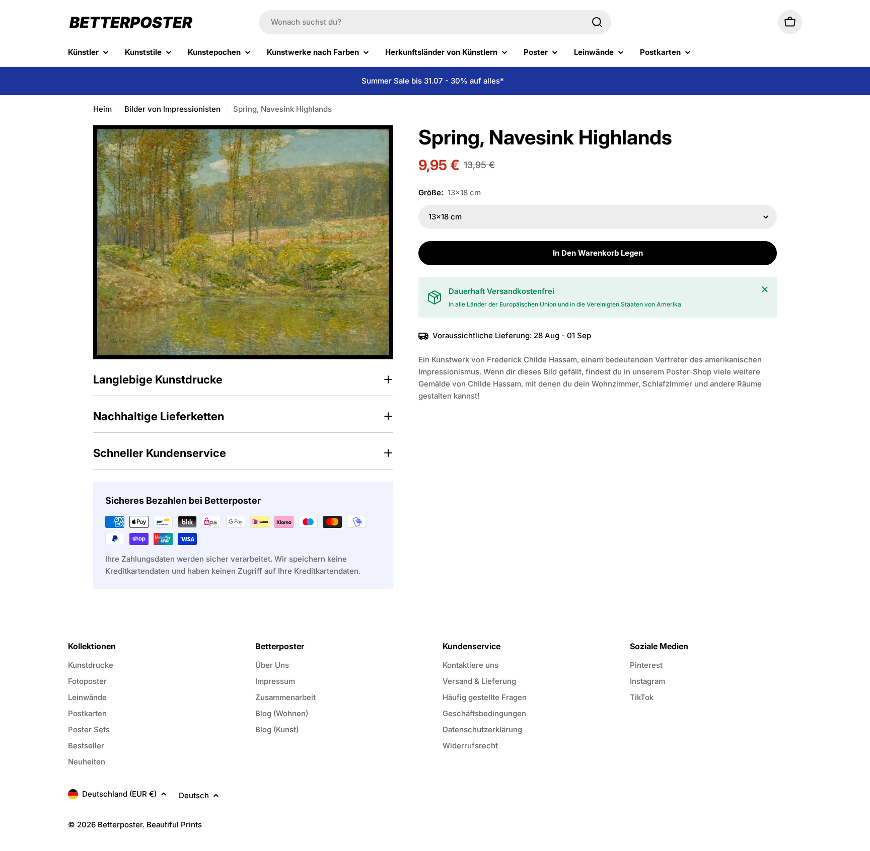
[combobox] (435, 22)
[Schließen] (764, 289)
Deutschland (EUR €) (119, 794)
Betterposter (120, 824)
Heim (102, 109)
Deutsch (194, 795)
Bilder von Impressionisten (172, 109)
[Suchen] (597, 22)
